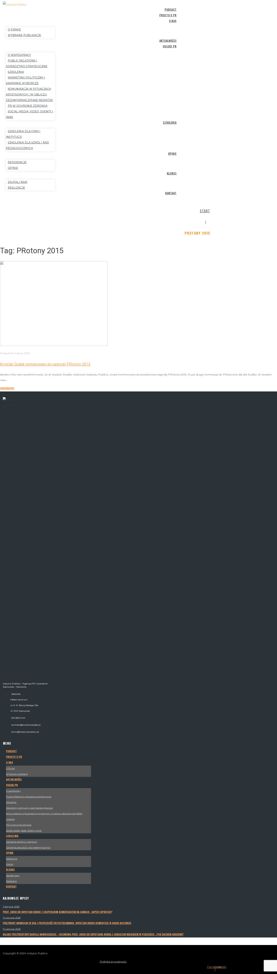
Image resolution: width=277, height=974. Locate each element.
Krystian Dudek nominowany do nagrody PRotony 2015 (45, 364)
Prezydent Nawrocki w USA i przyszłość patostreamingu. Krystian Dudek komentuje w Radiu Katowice (67, 923)
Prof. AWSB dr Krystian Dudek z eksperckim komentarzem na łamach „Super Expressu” (57, 912)
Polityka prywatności (113, 961)
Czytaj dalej (7, 388)
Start (205, 210)
